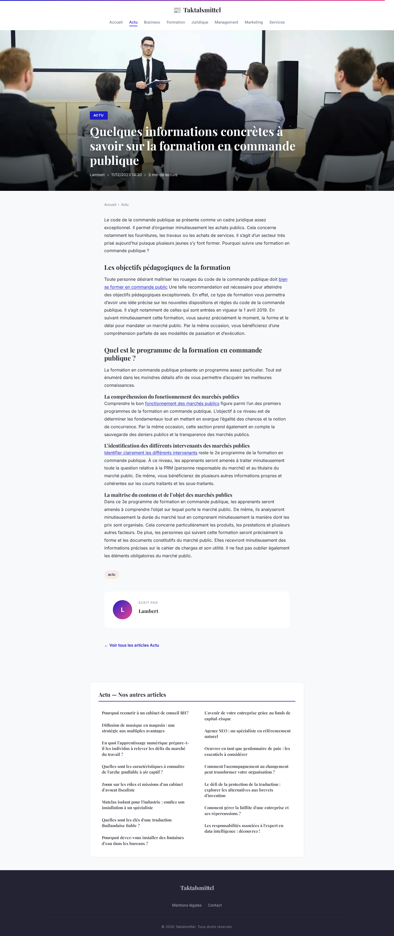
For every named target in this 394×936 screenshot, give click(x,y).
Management (226, 22)
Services (277, 22)
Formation (176, 22)
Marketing (254, 22)
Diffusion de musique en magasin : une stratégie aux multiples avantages (138, 727)
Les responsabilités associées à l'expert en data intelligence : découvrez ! (244, 828)
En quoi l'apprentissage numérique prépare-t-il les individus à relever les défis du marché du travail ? (145, 748)
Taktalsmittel (197, 9)
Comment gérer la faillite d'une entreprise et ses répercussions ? (247, 810)
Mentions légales (187, 905)
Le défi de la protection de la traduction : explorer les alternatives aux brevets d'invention (242, 790)
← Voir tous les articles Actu (131, 645)
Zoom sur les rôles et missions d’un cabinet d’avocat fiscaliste (142, 787)
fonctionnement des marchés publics (182, 403)
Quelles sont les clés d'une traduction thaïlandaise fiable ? (137, 822)
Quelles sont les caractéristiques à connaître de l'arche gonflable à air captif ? (143, 769)
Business (152, 22)
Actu (133, 22)
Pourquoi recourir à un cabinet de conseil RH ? (145, 712)
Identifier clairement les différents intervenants (150, 452)
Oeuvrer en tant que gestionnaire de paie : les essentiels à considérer (247, 751)
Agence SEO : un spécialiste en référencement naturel (248, 733)
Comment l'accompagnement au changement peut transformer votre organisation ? (246, 769)
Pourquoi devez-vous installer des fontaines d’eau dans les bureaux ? (143, 840)
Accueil (116, 22)
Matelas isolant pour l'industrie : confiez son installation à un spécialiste (143, 804)
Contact (215, 905)
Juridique (199, 22)
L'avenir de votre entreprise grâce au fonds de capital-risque (248, 715)
